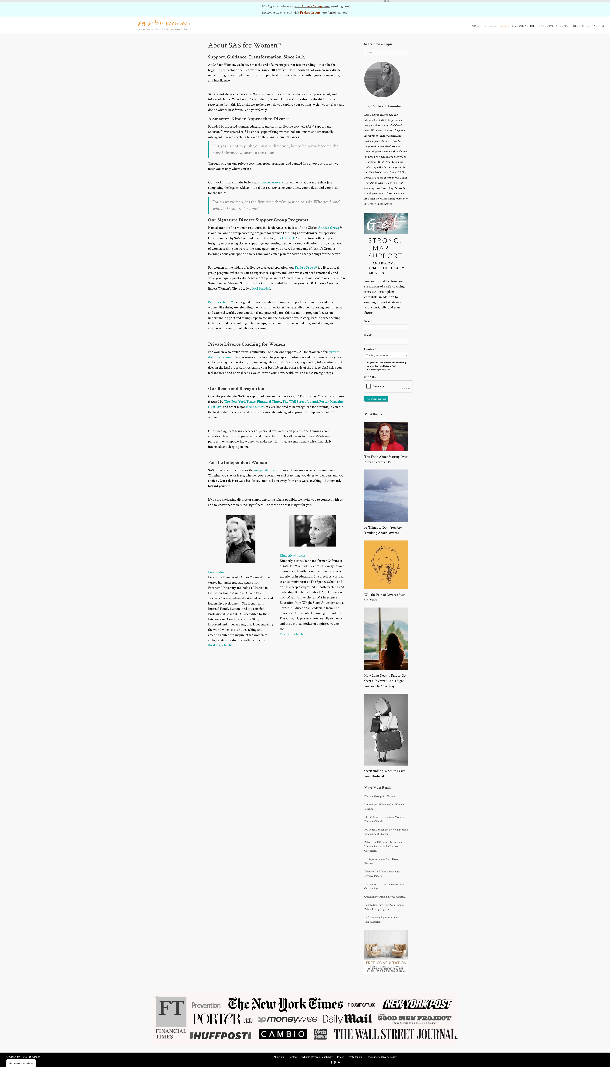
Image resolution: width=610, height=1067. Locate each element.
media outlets (255, 407)
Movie (505, 26)
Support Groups (572, 26)
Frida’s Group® (306, 267)
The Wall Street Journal (300, 401)
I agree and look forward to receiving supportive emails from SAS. (386, 366)
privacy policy (384, 369)
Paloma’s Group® (221, 302)
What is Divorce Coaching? (317, 1057)
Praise (340, 1057)
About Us (279, 1057)
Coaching (479, 26)
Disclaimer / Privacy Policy (381, 1057)
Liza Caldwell (285, 238)
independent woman (268, 470)
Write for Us (355, 1057)
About (493, 26)
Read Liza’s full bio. (221, 645)
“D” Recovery (547, 26)
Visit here (312, 6)
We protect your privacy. (21, 1063)
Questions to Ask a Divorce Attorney (385, 896)
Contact (593, 26)
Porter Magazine (331, 401)
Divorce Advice (523, 26)
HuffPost (215, 407)
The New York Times (240, 401)
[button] (603, 26)
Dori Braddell (260, 288)
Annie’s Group (329, 227)
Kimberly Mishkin (292, 555)
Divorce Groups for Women (380, 796)
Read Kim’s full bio (292, 634)
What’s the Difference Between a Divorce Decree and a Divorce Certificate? (383, 846)
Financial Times (269, 401)
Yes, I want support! (376, 399)
